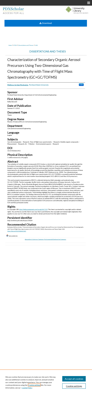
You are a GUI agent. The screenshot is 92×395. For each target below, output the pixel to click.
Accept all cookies (74, 378)
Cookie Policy (27, 388)
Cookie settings (34, 385)
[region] (46, 382)
